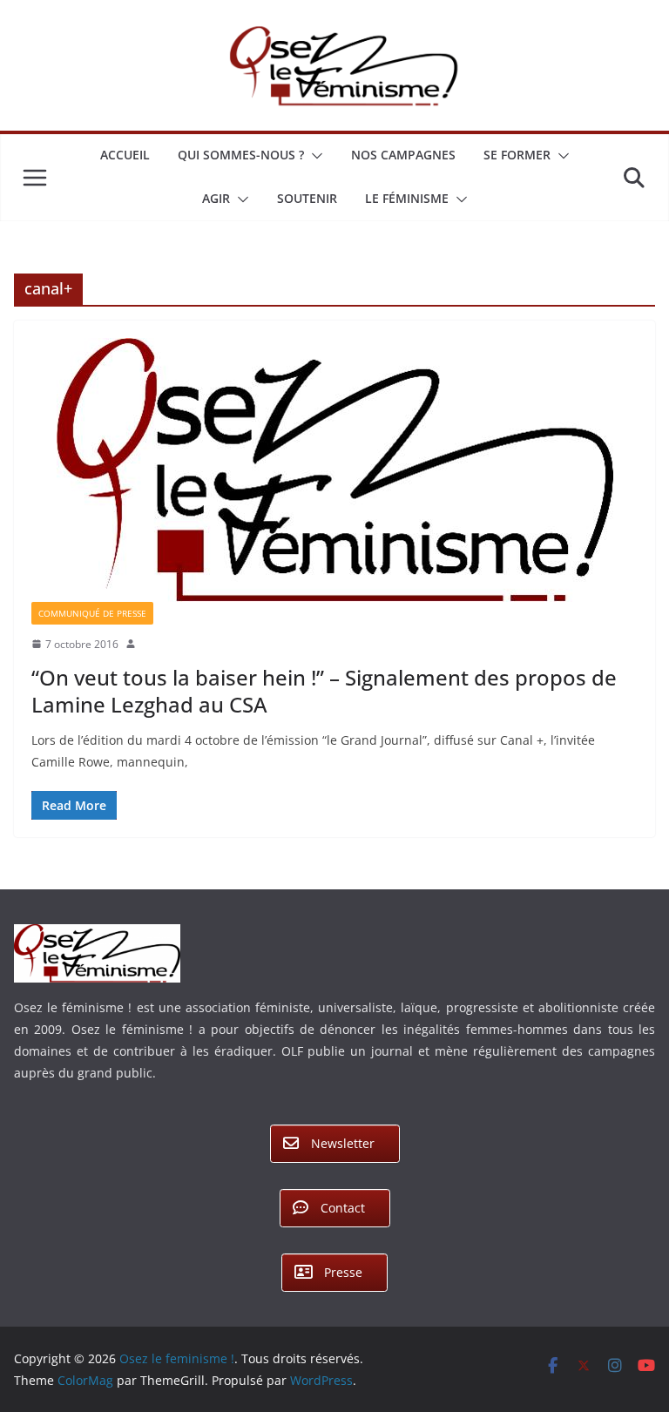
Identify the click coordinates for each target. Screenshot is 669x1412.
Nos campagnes (403, 154)
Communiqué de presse (92, 613)
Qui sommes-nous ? (241, 154)
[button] (313, 156)
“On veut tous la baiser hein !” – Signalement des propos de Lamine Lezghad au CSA (324, 691)
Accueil (125, 154)
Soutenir (307, 198)
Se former (517, 154)
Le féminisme (407, 198)
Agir (216, 198)
